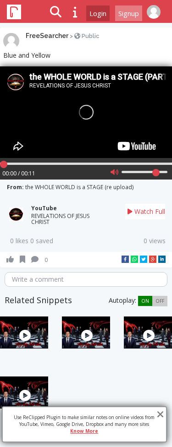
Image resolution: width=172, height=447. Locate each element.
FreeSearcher (47, 35)
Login (97, 13)
